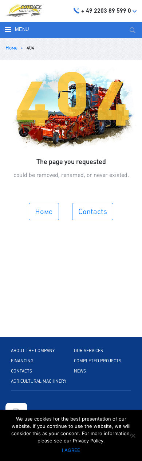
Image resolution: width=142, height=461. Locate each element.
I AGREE (71, 450)
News (80, 371)
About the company (33, 350)
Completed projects (97, 360)
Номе (44, 211)
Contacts (92, 211)
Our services (88, 350)
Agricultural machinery (38, 381)
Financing (22, 360)
